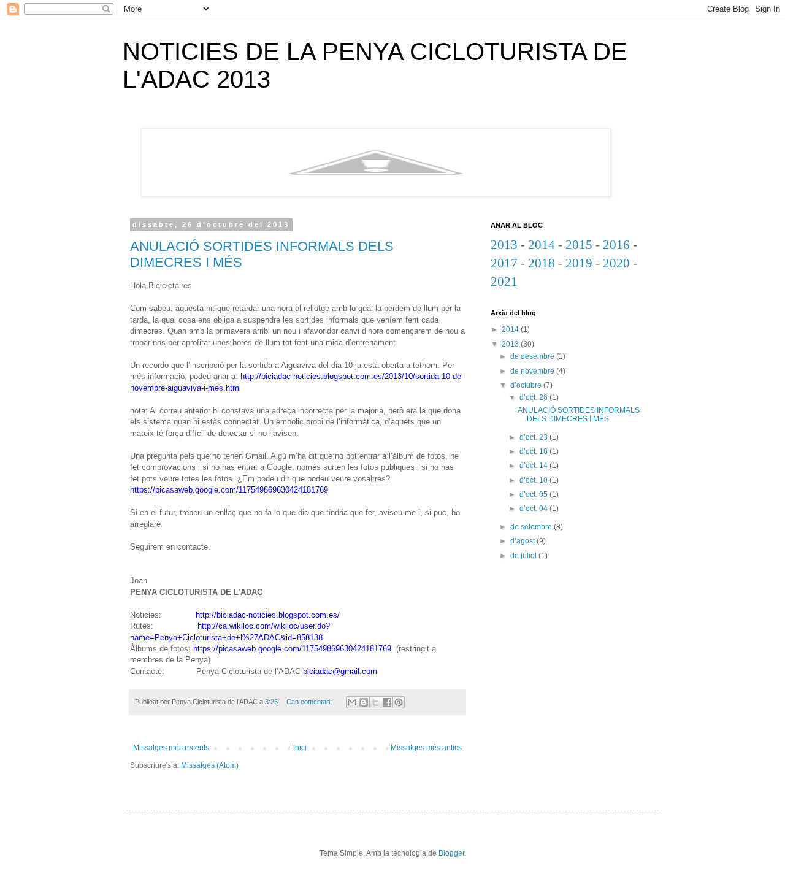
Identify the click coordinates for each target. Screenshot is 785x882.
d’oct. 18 (534, 451)
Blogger (451, 853)
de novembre (533, 371)
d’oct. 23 (534, 437)
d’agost (523, 541)
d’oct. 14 (534, 465)
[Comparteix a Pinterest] (398, 702)
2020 (616, 263)
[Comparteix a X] (375, 702)
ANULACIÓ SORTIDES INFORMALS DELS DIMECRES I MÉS (579, 414)
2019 (578, 263)
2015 (578, 244)
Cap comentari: (310, 701)
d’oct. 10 (534, 480)
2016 (616, 244)
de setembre (532, 527)
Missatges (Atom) (210, 765)
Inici (300, 747)
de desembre (533, 356)
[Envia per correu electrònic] (352, 702)
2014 (541, 244)
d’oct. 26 (534, 397)
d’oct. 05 (534, 494)
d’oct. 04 (534, 508)
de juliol (524, 555)
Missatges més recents (171, 747)
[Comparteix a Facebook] (387, 702)
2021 (504, 281)
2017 (504, 263)
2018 (541, 263)
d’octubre (526, 385)
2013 (504, 244)
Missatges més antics (426, 747)
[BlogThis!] (364, 702)
